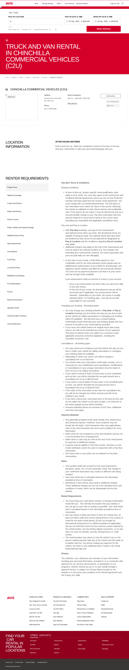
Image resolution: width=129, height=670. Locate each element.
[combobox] (37, 21)
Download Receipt (107, 609)
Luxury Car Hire (34, 609)
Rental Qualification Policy (85, 620)
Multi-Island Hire (34, 624)
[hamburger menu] (122, 3)
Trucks (16, 12)
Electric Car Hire (34, 617)
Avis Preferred (69, 3)
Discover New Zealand (36, 620)
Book (36, 3)
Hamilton (57, 649)
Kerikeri (56, 653)
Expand (10, 97)
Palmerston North (108, 644)
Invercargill (81, 649)
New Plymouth (35, 649)
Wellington (105, 640)
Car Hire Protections (60, 601)
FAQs (103, 605)
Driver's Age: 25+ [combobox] (13, 29)
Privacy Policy (82, 605)
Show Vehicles (104, 29)
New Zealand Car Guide (37, 601)
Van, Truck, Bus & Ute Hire (38, 605)
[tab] (34, 635)
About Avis (80, 601)
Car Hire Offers (58, 609)
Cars (10, 12)
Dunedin (32, 644)
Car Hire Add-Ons (59, 605)
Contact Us (105, 601)
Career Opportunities (84, 617)
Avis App (56, 613)
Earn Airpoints (57, 620)
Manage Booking (47, 3)
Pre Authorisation (106, 613)
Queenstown (82, 640)
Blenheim (33, 653)
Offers (59, 3)
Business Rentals (81, 3)
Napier (80, 644)
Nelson (56, 644)
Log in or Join (115, 3)
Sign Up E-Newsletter (60, 624)
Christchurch (58, 640)
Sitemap (104, 617)
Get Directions (110, 96)
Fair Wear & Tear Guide (85, 624)
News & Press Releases (85, 613)
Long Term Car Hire (35, 613)
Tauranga (105, 649)
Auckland (33, 640)
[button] (27, 187)
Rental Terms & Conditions (86, 609)
